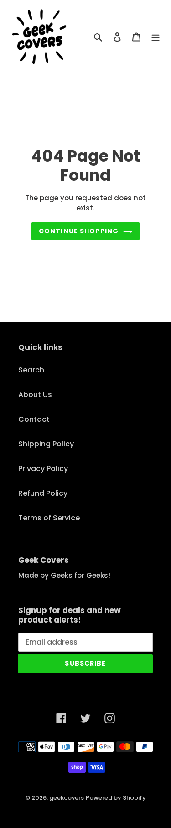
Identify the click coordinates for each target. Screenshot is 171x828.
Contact (34, 419)
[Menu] (155, 36)
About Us (35, 394)
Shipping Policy (46, 444)
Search (31, 370)
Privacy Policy (43, 468)
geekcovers (66, 797)
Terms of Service (49, 518)
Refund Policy (42, 493)
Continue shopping (79, 231)
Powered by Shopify (116, 797)
